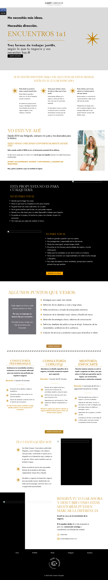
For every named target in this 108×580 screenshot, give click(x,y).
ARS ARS (3, 13)
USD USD (3, 10)
